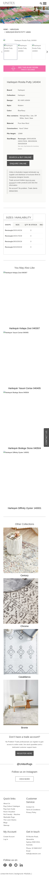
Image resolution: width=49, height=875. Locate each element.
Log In (5, 839)
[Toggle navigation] (44, 3)
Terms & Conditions (33, 810)
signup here (13, 191)
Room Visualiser (9, 812)
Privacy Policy (31, 812)
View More (24, 779)
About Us (6, 803)
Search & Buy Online (20, 157)
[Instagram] (10, 865)
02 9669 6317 (37, 848)
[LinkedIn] (21, 865)
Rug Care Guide (9, 809)
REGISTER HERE (24, 753)
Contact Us (30, 807)
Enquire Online (18, 164)
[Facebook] (5, 865)
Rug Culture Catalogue (11, 806)
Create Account (8, 836)
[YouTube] (15, 865)
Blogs (5, 822)
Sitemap (6, 825)
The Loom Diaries (9, 820)
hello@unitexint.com (33, 854)
